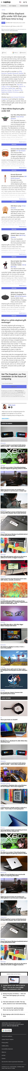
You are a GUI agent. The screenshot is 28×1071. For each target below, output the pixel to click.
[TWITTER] (9, 407)
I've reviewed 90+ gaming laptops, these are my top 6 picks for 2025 (13, 1009)
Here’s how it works (14, 30)
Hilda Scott (9, 22)
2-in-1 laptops (12, 5)
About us (4, 1052)
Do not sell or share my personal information (12, 1061)
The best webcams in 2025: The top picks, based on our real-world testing (14, 1002)
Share (5, 52)
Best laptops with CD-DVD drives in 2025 (14, 1015)
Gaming (3, 9)
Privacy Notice (20, 392)
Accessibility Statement (7, 1049)
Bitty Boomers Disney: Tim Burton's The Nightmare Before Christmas (11, 90)
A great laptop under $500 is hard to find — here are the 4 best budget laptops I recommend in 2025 (14, 987)
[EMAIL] (12, 407)
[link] (5, 119)
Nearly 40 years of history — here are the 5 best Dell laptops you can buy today (14, 995)
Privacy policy (5, 1042)
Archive (3, 1055)
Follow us (16, 52)
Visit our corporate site (12, 1025)
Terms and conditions (7, 1036)
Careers (3, 1058)
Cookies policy (5, 1045)
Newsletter (24, 52)
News (3, 22)
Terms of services (18, 390)
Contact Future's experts (7, 1039)
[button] (2, 2)
